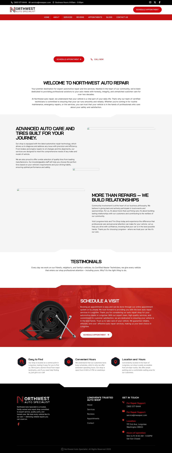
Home (46, 17)
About (56, 17)
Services (68, 17)
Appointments (95, 17)
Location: (131, 421)
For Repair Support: (136, 403)
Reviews (80, 17)
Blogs (109, 17)
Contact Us (122, 17)
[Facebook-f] (18, 424)
